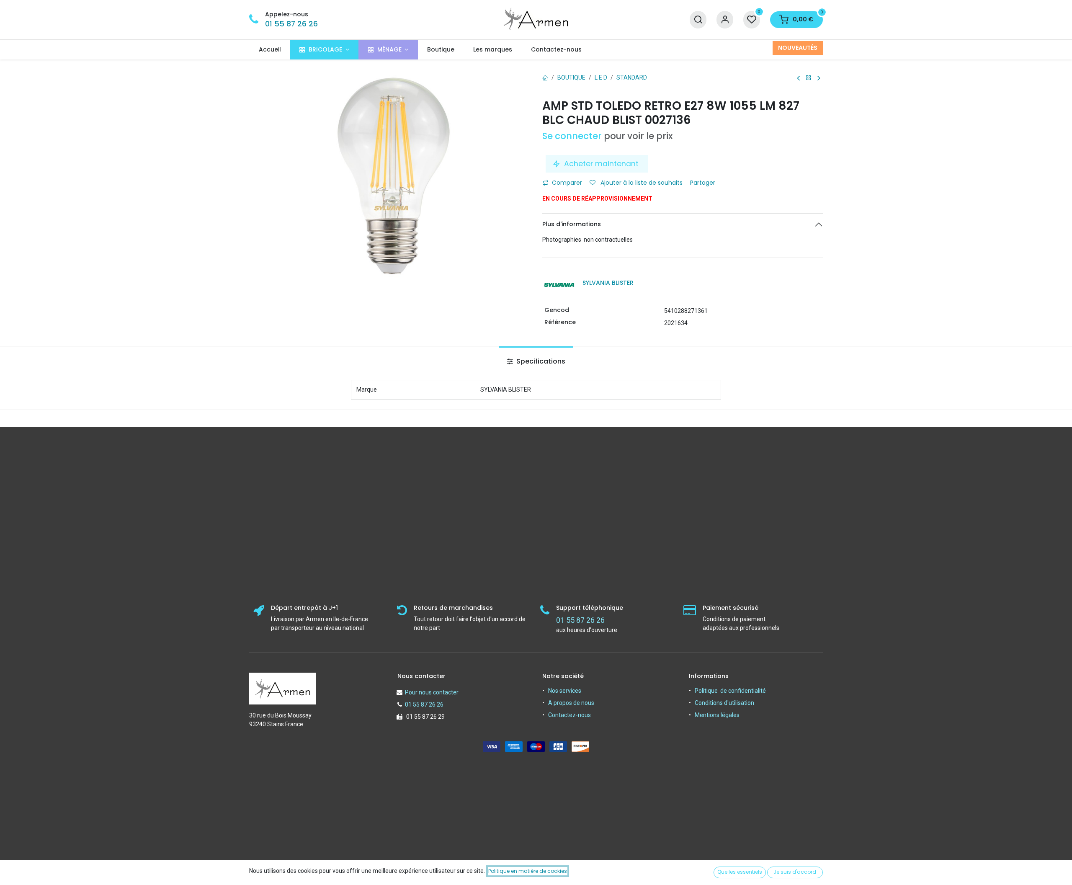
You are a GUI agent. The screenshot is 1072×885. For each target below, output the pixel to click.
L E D (601, 77)
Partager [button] (703, 182)
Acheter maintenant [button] (601, 164)
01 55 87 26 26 (291, 24)
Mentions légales (717, 715)
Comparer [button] (567, 182)
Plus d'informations (571, 224)
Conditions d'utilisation (724, 702)
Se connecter (572, 136)
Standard (631, 77)
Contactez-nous (569, 715)
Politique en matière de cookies (527, 871)
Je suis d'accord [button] (794, 871)
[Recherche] (698, 20)
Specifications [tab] (540, 361)
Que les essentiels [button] (739, 871)
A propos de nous (571, 702)
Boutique (571, 77)
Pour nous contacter (432, 692)
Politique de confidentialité (730, 690)
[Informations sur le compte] (724, 20)
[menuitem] (269, 49)
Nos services (564, 690)
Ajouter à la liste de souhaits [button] (641, 182)
